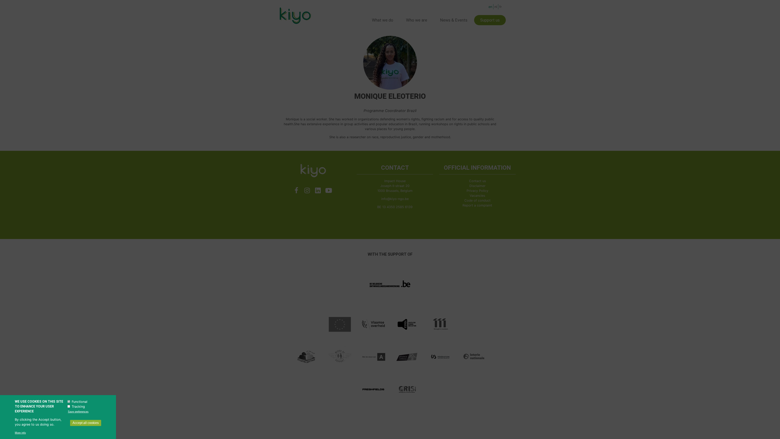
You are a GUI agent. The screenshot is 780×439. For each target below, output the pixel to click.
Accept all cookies (86, 423)
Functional (79, 402)
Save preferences (78, 411)
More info (20, 432)
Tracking (78, 406)
